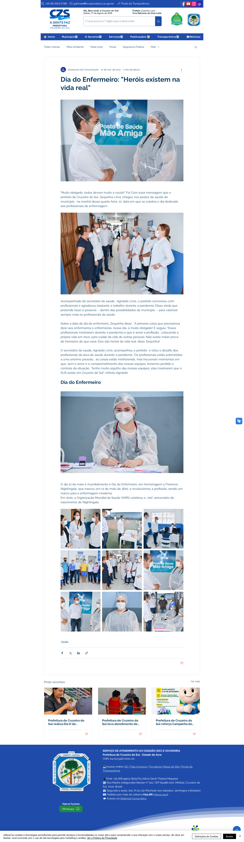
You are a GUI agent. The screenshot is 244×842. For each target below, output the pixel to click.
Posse (112, 46)
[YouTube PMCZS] (188, 3)
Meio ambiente (75, 46)
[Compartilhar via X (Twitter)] (70, 653)
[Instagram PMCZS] (193, 3)
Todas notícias (52, 46)
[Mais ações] (181, 70)
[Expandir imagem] (80, 529)
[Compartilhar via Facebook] (62, 653)
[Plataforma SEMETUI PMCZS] (199, 3)
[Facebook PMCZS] (182, 3)
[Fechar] (240, 836)
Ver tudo (195, 681)
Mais (153, 46)
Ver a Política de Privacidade (102, 838)
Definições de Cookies (206, 836)
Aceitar (229, 836)
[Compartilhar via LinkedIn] (78, 653)
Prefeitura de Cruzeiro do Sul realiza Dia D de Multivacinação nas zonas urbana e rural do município (67, 722)
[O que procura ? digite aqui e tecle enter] (158, 21)
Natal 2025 (96, 46)
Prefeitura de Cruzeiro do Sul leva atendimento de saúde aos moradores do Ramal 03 (120, 722)
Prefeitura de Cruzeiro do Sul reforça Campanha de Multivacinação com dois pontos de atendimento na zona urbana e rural (175, 722)
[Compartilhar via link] (86, 653)
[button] (70, 36)
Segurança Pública (133, 46)
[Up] (237, 830)
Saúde (64, 641)
